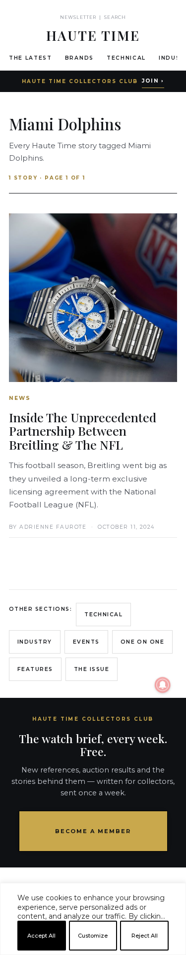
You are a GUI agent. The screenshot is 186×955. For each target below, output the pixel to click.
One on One (143, 642)
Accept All (41, 935)
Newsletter (78, 17)
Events (86, 642)
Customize (93, 935)
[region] (93, 951)
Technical (126, 58)
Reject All (144, 935)
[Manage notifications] (163, 685)
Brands (79, 58)
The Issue (91, 669)
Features (35, 669)
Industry (34, 642)
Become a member (93, 831)
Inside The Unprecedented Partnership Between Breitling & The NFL (82, 431)
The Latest (30, 58)
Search (114, 17)
